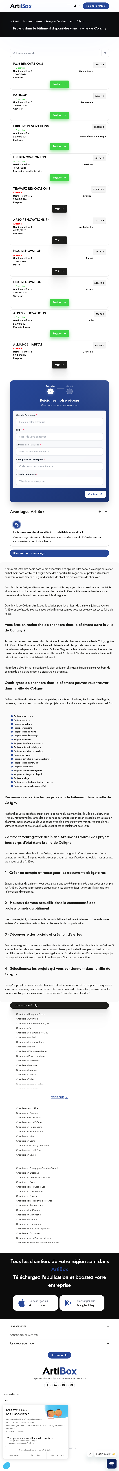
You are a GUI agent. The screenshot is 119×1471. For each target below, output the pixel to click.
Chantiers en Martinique (28, 1214)
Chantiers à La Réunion (28, 1210)
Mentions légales (11, 1394)
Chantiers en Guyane (26, 1196)
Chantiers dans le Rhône (28, 1150)
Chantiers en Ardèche (27, 1112)
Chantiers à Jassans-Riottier (30, 1083)
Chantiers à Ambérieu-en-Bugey (32, 1023)
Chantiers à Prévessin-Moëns (30, 1056)
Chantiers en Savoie (26, 1154)
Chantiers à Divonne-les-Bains (31, 1051)
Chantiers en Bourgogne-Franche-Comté (37, 1168)
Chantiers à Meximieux (28, 1060)
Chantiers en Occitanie (28, 1233)
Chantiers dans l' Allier (27, 1108)
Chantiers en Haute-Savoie (29, 1131)
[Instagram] (63, 1385)
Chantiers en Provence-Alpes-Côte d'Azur (37, 1242)
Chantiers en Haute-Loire (29, 1126)
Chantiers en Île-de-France (29, 1205)
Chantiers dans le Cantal (28, 1117)
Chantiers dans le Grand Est (30, 1186)
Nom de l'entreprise (25, 415)
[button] (100, 511)
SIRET (19, 429)
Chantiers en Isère (25, 1136)
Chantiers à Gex (24, 1028)
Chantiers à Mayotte (26, 1219)
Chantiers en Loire (25, 1140)
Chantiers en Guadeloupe (29, 1191)
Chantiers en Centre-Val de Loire (33, 1177)
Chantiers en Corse (26, 1182)
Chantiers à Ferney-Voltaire (30, 1042)
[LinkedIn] (55, 1385)
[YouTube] (71, 1385)
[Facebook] (47, 1385)
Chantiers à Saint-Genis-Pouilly (32, 1032)
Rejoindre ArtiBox (96, 6)
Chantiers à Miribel (26, 1037)
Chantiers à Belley (25, 1046)
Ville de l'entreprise (26, 474)
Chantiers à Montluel (26, 1065)
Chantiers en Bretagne (27, 1172)
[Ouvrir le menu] (69, 6)
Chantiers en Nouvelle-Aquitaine (33, 1228)
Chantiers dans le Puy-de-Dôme (32, 1145)
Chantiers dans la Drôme (29, 1122)
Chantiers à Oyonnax (27, 1018)
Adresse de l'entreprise (27, 444)
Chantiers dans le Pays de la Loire (33, 1238)
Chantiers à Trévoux (26, 1074)
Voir (57, 209)
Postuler (57, 84)
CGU (6, 1400)
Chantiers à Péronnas (27, 1088)
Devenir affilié (59, 1355)
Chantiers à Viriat (25, 1079)
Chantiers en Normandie (28, 1224)
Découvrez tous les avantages (29, 553)
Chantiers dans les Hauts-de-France (34, 1200)
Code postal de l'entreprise (29, 459)
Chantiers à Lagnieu (26, 1069)
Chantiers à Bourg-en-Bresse (30, 1014)
